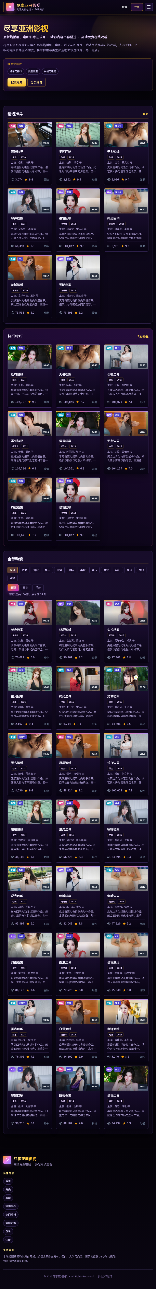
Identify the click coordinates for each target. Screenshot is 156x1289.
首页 (8, 1181)
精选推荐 (10, 1206)
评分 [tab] (38, 587)
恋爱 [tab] (24, 570)
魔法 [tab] (129, 570)
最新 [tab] (13, 587)
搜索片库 (16, 82)
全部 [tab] (12, 570)
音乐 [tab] (94, 570)
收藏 (8, 1198)
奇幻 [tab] (141, 570)
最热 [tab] (25, 587)
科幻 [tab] (117, 570)
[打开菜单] (149, 7)
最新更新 (10, 1223)
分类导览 (36, 82)
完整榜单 (142, 337)
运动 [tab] (12, 578)
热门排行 (10, 1214)
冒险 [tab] (36, 570)
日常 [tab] (59, 570)
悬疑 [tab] (71, 570)
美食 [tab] (83, 570)
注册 (137, 7)
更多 (145, 114)
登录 (125, 7)
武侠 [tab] (106, 570)
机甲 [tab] (47, 570)
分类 (8, 1189)
